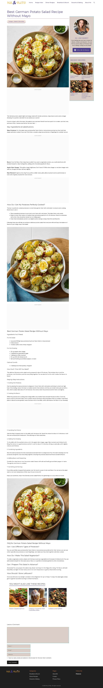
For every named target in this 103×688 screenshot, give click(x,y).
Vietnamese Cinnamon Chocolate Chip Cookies (86, 95)
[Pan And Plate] (16, 2)
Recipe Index (39, 2)
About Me (88, 2)
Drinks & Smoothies (35, 605)
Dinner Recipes (50, 2)
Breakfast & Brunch (63, 2)
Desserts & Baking (77, 2)
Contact (55, 676)
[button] (94, 2)
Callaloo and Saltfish (55, 609)
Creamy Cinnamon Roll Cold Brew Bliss (37, 609)
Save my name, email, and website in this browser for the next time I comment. (30, 658)
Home (31, 2)
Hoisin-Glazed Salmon (16, 609)
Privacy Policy (56, 679)
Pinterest (78, 674)
